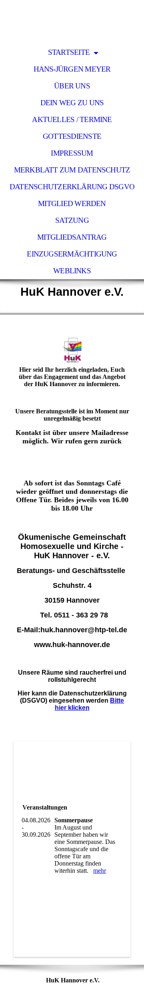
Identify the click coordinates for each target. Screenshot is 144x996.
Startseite (70, 52)
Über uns (72, 86)
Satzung (72, 220)
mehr (99, 870)
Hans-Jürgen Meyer (72, 69)
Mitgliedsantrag (71, 237)
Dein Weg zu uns (72, 102)
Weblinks (72, 271)
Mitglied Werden (72, 203)
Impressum (72, 153)
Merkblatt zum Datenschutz (72, 170)
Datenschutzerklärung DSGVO (72, 186)
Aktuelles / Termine (72, 119)
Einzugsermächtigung (72, 254)
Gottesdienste (72, 136)
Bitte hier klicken (89, 704)
